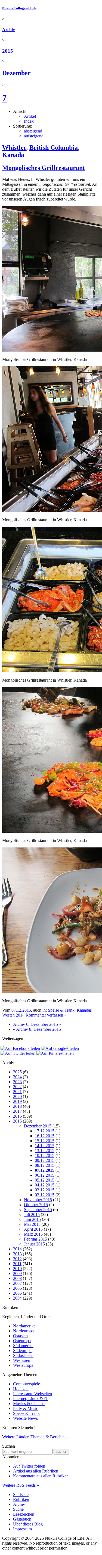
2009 (17, 1273)
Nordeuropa (23, 1331)
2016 (17, 1116)
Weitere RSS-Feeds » (20, 1485)
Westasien (21, 1360)
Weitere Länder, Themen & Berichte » (35, 1437)
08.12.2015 (44, 1165)
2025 (17, 1072)
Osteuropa (22, 1340)
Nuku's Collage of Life (19, 8)
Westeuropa (23, 1365)
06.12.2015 (44, 1175)
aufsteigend (34, 136)
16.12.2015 (44, 1135)
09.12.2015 (44, 1160)
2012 (17, 1258)
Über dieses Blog (28, 1524)
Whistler (14, 147)
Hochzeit (21, 1388)
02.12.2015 (44, 1194)
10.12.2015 (44, 1155)
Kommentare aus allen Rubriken (41, 1476)
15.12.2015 (44, 1140)
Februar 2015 (35, 1239)
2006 (17, 1288)
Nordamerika (24, 1326)
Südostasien (23, 1355)
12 (19, 1010)
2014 (17, 1249)
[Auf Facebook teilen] (20, 1048)
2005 (17, 1293)
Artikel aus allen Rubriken (35, 1471)
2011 (17, 1263)
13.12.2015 (44, 1150)
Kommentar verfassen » (46, 1015)
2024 (17, 1076)
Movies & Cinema (29, 1403)
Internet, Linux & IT (30, 1398)
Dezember (16, 72)
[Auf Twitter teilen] (18, 1053)
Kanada (13, 154)
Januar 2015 (34, 1244)
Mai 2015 (32, 1224)
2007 (17, 1283)
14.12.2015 (44, 1145)
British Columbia (53, 147)
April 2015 (33, 1229)
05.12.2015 (44, 1180)
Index (29, 121)
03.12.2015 (44, 1190)
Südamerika (23, 1345)
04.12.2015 (44, 1185)
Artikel (30, 116)
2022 (17, 1086)
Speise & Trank (61, 1010)
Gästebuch (22, 1519)
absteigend (33, 131)
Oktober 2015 (36, 1204)
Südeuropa (22, 1350)
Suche (18, 1509)
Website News (25, 1418)
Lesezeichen (23, 1514)
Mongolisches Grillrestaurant (43, 167)
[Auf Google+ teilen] (60, 1048)
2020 (17, 1096)
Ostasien (20, 1335)
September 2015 (38, 1209)
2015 (7, 51)
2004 (17, 1298)
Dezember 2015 (37, 1126)
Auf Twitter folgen (29, 1466)
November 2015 (38, 1199)
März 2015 (33, 1234)
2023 (17, 1081)
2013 (17, 1253)
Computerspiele (26, 1384)
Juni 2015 (32, 1219)
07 (13, 1010)
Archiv (8, 29)
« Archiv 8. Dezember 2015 (37, 1029)
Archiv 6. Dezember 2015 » (37, 1024)
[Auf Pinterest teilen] (55, 1053)
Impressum (22, 1529)
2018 (17, 1106)
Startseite (21, 1494)
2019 (17, 1101)
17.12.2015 (44, 1131)
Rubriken (21, 1499)
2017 (17, 1111)
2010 (17, 1268)
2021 (17, 1091)
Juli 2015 (32, 1214)
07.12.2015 (44, 1170)
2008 (17, 1278)
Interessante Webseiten (32, 1393)
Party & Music (25, 1408)
